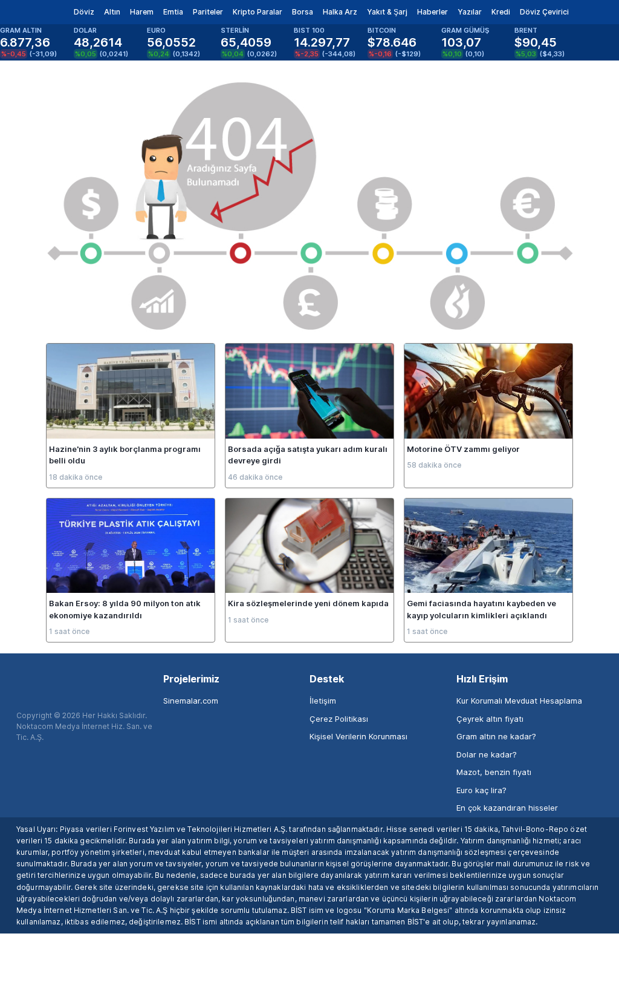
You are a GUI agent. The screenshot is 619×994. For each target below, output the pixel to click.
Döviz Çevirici (544, 11)
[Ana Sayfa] (29, 12)
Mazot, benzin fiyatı (493, 772)
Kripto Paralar (257, 11)
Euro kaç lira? (481, 790)
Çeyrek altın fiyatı (489, 719)
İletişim (323, 700)
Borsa (302, 11)
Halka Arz (340, 11)
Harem (142, 11)
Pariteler (208, 11)
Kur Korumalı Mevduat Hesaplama (519, 700)
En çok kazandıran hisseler (507, 808)
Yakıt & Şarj (387, 11)
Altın (112, 11)
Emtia (173, 11)
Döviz (84, 11)
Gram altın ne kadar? (496, 736)
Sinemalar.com (190, 700)
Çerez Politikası (339, 719)
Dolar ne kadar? (486, 754)
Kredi (500, 11)
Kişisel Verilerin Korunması (358, 736)
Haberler (432, 11)
